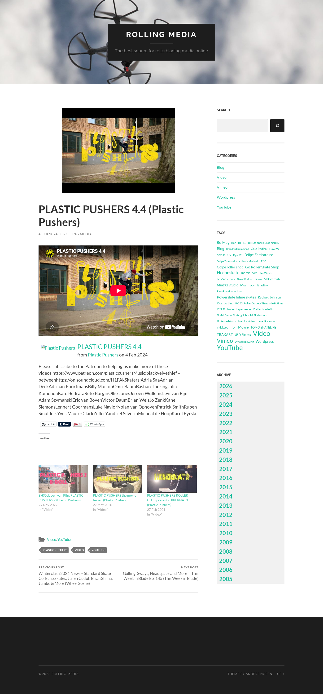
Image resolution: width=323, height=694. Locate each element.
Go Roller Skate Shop (262, 267)
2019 (225, 450)
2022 (225, 422)
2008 (225, 551)
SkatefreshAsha (226, 321)
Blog (220, 167)
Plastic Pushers (103, 354)
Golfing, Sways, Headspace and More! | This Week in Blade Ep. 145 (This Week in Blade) (160, 573)
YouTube (64, 539)
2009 (225, 542)
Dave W (274, 248)
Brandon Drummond (237, 248)
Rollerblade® (262, 309)
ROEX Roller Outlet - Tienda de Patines (259, 303)
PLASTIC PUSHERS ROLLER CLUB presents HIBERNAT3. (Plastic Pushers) (167, 500)
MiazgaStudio (227, 285)
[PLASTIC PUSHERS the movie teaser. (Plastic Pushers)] (118, 479)
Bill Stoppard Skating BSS (263, 243)
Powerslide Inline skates (236, 297)
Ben (233, 243)
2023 (225, 413)
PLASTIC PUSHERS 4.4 (109, 347)
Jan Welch (265, 273)
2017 (225, 468)
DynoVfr (238, 255)
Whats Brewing (244, 341)
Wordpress (226, 197)
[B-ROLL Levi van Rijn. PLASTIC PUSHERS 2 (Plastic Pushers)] (63, 479)
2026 (225, 386)
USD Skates (243, 335)
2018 (225, 459)
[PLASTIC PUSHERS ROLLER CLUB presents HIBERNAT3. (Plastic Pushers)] (172, 479)
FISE (263, 261)
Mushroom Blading (254, 285)
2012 (225, 514)
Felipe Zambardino (258, 255)
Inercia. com (249, 273)
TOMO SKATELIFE (263, 327)
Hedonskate (228, 272)
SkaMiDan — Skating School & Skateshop (241, 315)
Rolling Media (161, 34)
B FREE (242, 242)
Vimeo (222, 187)
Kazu (258, 279)
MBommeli (272, 279)
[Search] (277, 125)
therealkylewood (266, 321)
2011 (225, 523)
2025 (225, 395)
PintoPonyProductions (230, 291)
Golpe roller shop (230, 267)
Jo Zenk (222, 279)
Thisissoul (223, 327)
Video (51, 539)
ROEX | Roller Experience (234, 309)
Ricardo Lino (225, 303)
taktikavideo (246, 321)
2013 (225, 505)
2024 (225, 404)
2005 (225, 578)
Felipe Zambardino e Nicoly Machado (238, 261)
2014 (225, 496)
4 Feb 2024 (48, 234)
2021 (225, 431)
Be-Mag (223, 242)
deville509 (224, 255)
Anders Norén (259, 674)
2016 (225, 477)
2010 (225, 532)
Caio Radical (259, 249)
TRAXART (225, 334)
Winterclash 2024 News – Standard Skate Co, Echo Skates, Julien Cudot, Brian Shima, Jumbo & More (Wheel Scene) (76, 575)
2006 (225, 569)
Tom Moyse (240, 327)
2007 (225, 560)
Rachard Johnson (269, 297)
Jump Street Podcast (241, 279)
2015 (225, 487)
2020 (225, 441)
